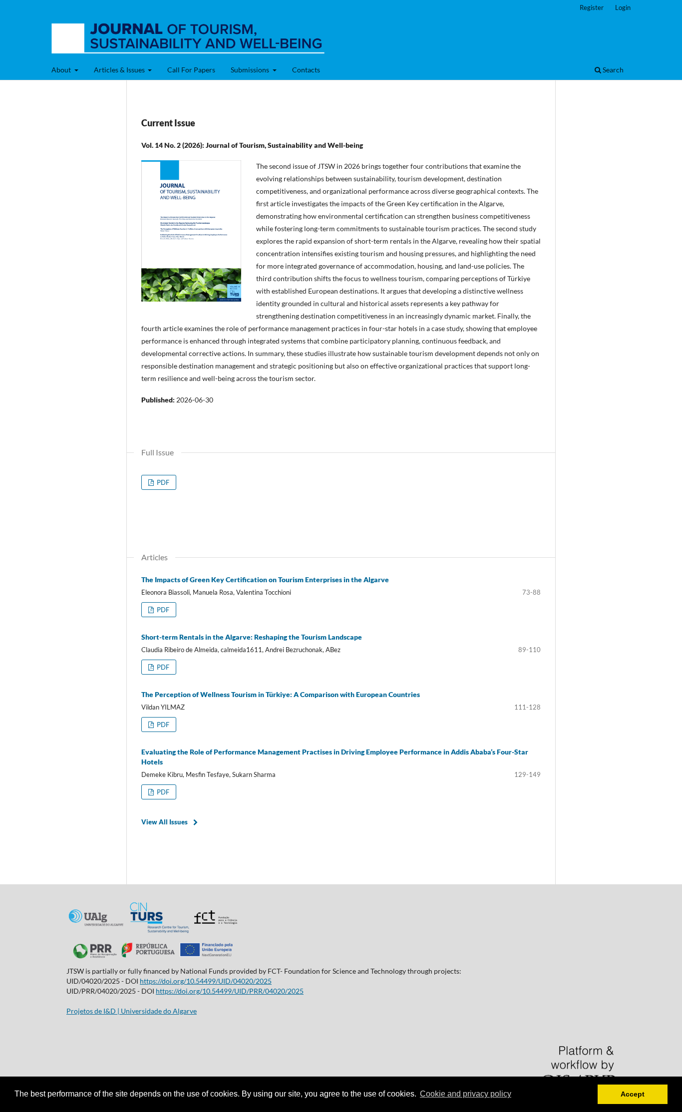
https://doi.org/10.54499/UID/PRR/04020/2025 (230, 991)
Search (612, 69)
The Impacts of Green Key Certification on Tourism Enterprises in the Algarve (265, 579)
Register (592, 7)
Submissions (251, 69)
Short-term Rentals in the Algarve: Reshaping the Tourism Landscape (251, 637)
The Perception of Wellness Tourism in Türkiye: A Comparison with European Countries (280, 694)
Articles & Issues (120, 69)
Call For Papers (191, 69)
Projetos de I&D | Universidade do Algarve (131, 1011)
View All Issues (164, 822)
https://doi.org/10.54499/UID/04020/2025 (206, 981)
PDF (162, 482)
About (61, 69)
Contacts (306, 69)
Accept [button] (633, 1094)
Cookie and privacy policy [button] (465, 1094)
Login (623, 7)
